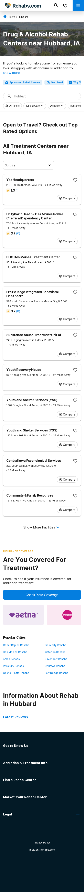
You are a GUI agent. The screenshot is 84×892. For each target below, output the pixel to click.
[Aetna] (23, 615)
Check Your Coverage (42, 595)
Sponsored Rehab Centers (25, 82)
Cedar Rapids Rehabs (16, 645)
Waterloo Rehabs (55, 652)
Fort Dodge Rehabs (56, 672)
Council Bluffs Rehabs (16, 672)
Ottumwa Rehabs (55, 665)
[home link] (5, 17)
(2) (16, 190)
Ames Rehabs (11, 659)
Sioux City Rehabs (55, 645)
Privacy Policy (42, 842)
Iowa (12, 16)
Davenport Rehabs (56, 659)
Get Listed (57, 82)
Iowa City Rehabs (13, 665)
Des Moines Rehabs (15, 652)
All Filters (14, 105)
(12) (18, 233)
